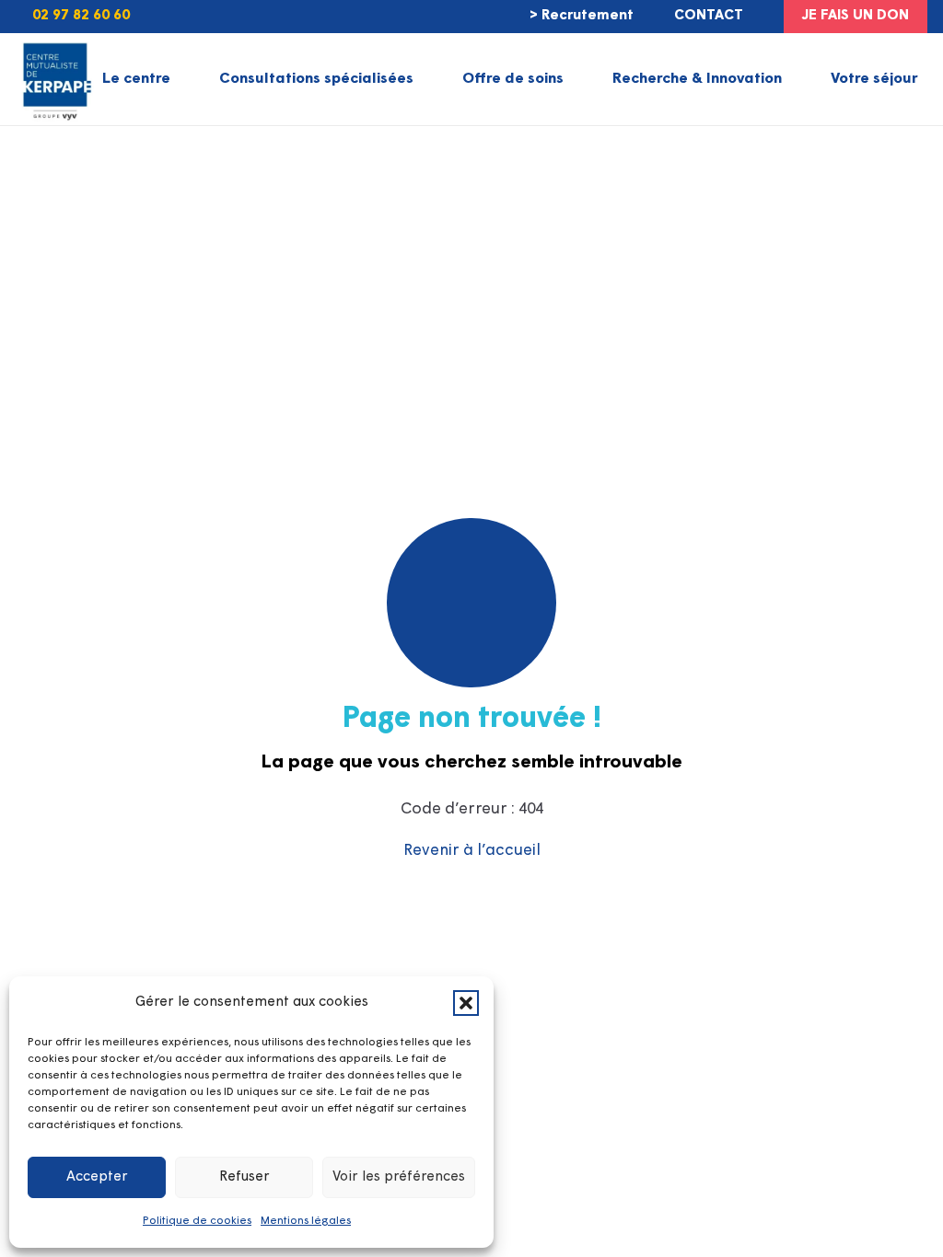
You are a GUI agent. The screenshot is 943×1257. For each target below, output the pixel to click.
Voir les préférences (398, 1177)
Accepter (97, 1177)
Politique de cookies (197, 1221)
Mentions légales (306, 1221)
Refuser (244, 1177)
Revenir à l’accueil (472, 851)
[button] (466, 1003)
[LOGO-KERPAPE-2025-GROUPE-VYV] (55, 79)
